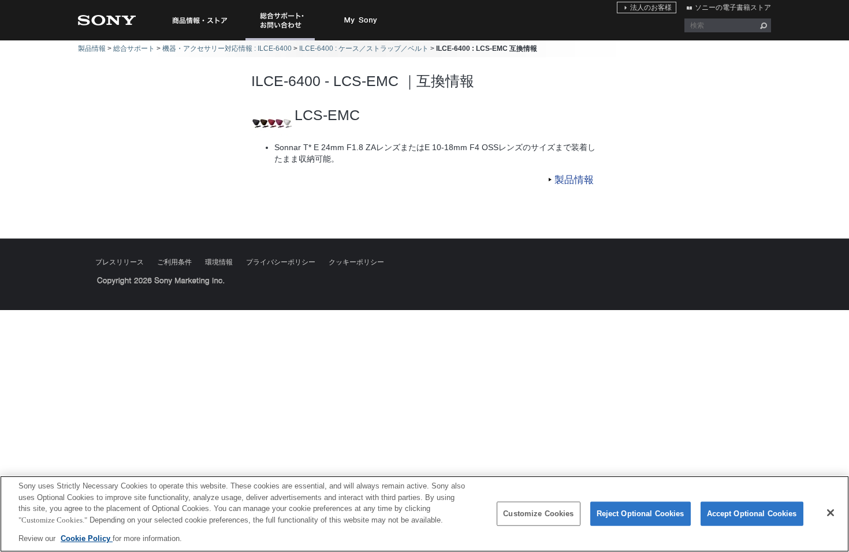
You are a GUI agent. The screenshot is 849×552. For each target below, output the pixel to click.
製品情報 (92, 48)
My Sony (361, 20)
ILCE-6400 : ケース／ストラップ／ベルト (364, 48)
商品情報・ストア (199, 20)
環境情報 (219, 262)
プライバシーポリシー (280, 262)
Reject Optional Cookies (640, 513)
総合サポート (134, 48)
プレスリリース (119, 262)
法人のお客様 (651, 7)
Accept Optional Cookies (752, 513)
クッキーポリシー (356, 262)
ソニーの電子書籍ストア (733, 7)
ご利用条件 (174, 262)
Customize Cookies (538, 513)
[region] (424, 514)
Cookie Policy (87, 538)
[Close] (830, 512)
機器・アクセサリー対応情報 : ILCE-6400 (227, 48)
